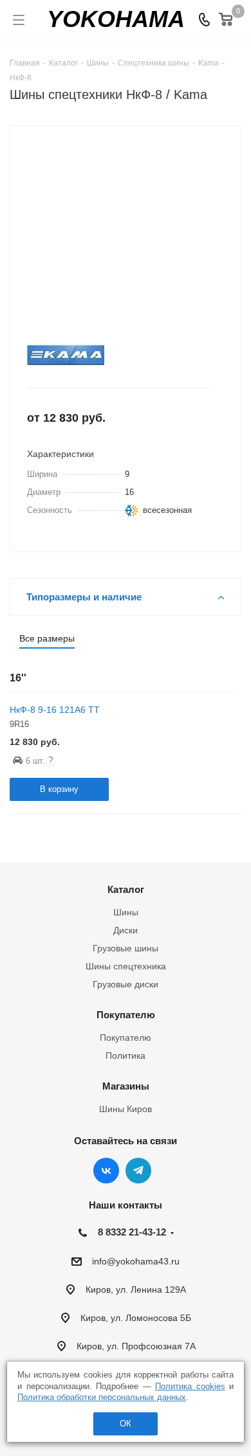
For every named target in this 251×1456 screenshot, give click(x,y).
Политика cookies (190, 1386)
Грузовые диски (125, 984)
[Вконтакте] (106, 1170)
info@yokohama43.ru (136, 1261)
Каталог (125, 889)
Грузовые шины (125, 948)
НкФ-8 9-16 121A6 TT (55, 710)
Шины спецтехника (126, 966)
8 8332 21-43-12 (132, 1232)
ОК (125, 1423)
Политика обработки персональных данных (101, 1397)
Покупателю (126, 1014)
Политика (125, 1055)
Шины (125, 912)
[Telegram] (138, 1170)
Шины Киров (125, 1109)
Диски (125, 930)
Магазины (125, 1086)
